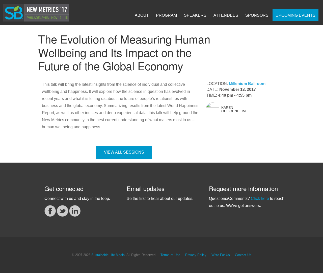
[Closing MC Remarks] (278, 51)
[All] (263, 51)
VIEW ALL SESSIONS (124, 152)
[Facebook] (50, 210)
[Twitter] (62, 210)
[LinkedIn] (74, 210)
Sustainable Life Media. (108, 255)
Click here (260, 198)
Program (166, 15)
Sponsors (256, 15)
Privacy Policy (195, 255)
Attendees (225, 15)
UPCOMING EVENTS (295, 15)
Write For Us (220, 255)
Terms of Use (170, 255)
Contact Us (243, 255)
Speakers (195, 15)
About (142, 15)
